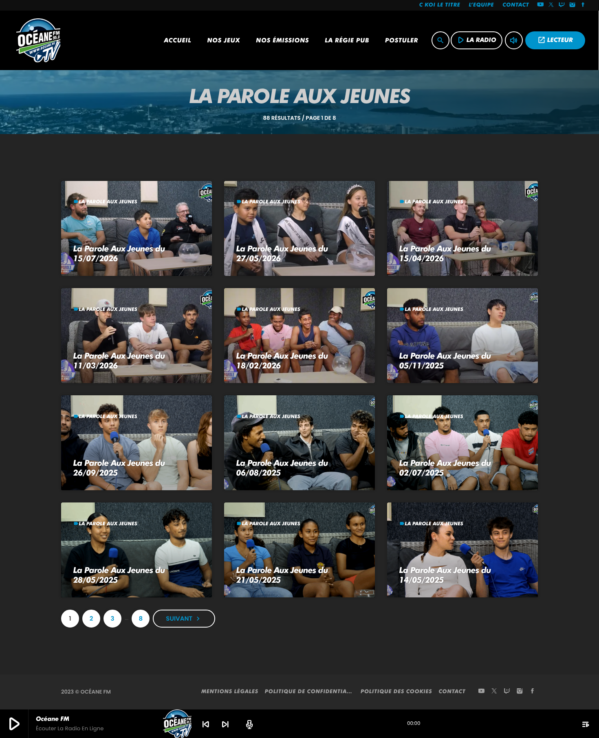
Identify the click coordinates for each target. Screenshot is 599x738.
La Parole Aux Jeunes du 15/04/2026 (445, 253)
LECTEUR (555, 40)
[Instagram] (572, 5)
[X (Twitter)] (551, 5)
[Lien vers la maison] (38, 40)
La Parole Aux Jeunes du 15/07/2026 (119, 253)
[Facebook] (583, 5)
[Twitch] (562, 5)
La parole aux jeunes (108, 201)
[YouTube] (540, 5)
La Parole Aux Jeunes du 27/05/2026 (282, 253)
